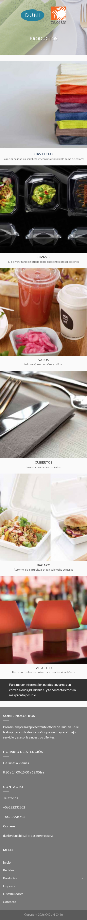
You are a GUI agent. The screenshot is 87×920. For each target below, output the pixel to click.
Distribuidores (13, 894)
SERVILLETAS (43, 154)
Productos (10, 878)
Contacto (9, 902)
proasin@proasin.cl (41, 835)
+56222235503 (14, 816)
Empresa (9, 886)
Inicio (7, 862)
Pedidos (8, 870)
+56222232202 (14, 807)
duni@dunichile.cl (15, 835)
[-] (43, 15)
